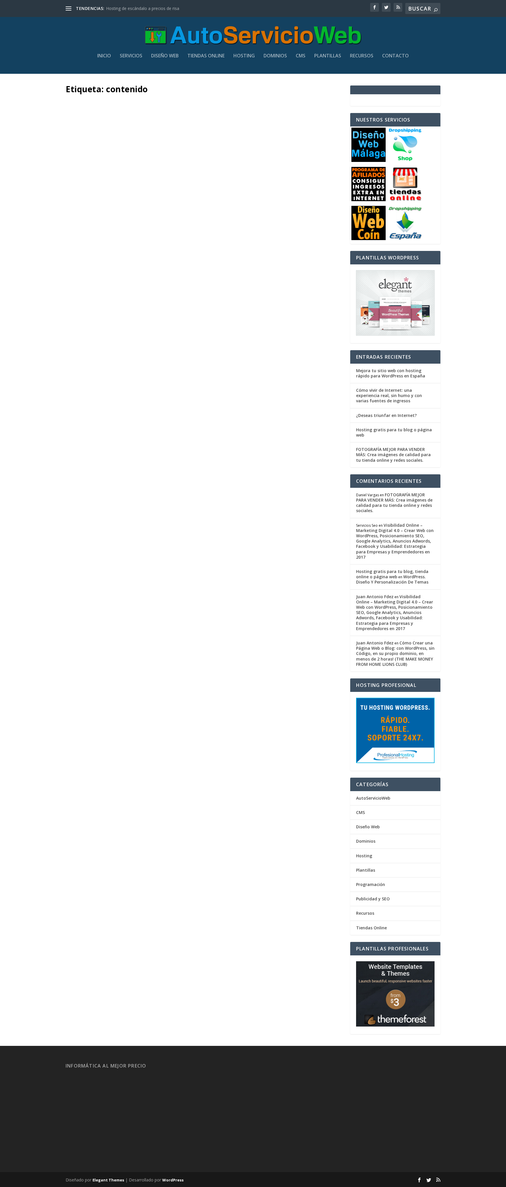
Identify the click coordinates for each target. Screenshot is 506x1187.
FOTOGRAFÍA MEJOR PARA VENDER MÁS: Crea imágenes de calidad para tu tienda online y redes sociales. (393, 455)
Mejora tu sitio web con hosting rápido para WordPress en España (390, 373)
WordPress (173, 1180)
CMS (300, 56)
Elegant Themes (108, 1180)
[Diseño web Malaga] (368, 160)
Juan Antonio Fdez (93, 287)
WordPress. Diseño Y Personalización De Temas (392, 579)
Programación (370, 884)
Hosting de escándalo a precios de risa (142, 8)
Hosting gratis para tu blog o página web (394, 432)
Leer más (85, 313)
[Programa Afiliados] (368, 199)
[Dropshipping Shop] (405, 160)
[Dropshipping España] (405, 238)
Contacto (395, 56)
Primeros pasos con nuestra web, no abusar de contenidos (193, 274)
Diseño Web (165, 56)
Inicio (104, 56)
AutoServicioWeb (373, 798)
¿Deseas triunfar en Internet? (386, 415)
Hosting (244, 56)
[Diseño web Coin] (368, 238)
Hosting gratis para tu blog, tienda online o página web (392, 574)
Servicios (131, 56)
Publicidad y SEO (373, 899)
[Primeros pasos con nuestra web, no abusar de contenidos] (202, 179)
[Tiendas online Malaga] (405, 199)
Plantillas (327, 56)
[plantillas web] (395, 1025)
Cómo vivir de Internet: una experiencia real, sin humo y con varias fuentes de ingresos (389, 395)
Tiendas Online (206, 56)
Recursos (361, 56)
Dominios (275, 56)
